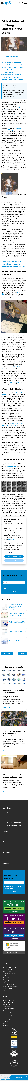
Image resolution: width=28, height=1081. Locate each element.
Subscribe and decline (14, 560)
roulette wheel (18, 67)
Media (23, 64)
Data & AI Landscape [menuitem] (9, 978)
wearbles (18, 74)
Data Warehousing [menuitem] (8, 1017)
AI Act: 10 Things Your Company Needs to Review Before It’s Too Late (17, 623)
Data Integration (16, 60)
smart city (4, 79)
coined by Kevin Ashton (18, 115)
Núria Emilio (11, 609)
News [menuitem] (4, 1023)
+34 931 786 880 (15, 822)
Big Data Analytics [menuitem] (8, 1004)
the (11, 467)
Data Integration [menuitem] (7, 980)
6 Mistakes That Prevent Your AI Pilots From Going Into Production (17, 640)
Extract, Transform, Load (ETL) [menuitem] (11, 1002)
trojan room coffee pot (18, 69)
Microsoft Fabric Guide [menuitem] (9, 967)
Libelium (21, 108)
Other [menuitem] (4, 990)
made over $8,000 (14, 382)
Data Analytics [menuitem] (7, 1021)
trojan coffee (5, 69)
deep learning (17, 62)
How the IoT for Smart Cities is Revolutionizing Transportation (14, 733)
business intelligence (11, 56)
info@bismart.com (15, 825)
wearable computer (7, 74)
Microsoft (15, 108)
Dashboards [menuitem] (6, 1006)
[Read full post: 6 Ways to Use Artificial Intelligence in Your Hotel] (14, 768)
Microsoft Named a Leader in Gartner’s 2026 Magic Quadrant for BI (17, 631)
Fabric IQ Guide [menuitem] (7, 969)
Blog (2, 11)
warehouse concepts (7, 72)
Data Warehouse (6, 62)
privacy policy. (9, 888)
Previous (7, 653)
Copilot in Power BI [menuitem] (8, 982)
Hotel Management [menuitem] (8, 1008)
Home (7, 11)
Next (22, 653)
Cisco (6, 109)
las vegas (16, 64)
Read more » (7, 707)
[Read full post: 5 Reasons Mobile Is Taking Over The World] (14, 684)
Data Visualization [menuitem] (8, 1011)
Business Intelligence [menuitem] (9, 1015)
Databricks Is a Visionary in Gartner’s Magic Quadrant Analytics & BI (15, 606)
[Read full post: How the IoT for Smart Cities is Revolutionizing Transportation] (14, 725)
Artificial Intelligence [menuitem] (9, 1000)
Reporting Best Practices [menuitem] (10, 986)
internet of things (6, 64)
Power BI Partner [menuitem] (8, 1019)
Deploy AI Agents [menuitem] (8, 975)
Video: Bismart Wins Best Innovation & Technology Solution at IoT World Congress (13, 264)
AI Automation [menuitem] (7, 971)
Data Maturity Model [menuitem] (9, 973)
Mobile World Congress (16, 79)
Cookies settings (14, 552)
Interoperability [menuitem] (7, 1013)
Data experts (5, 60)
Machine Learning (14, 77)
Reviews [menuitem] (5, 1025)
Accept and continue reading (14, 556)
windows (4, 77)
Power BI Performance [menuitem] (9, 984)
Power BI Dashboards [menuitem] (9, 988)
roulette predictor (6, 67)
